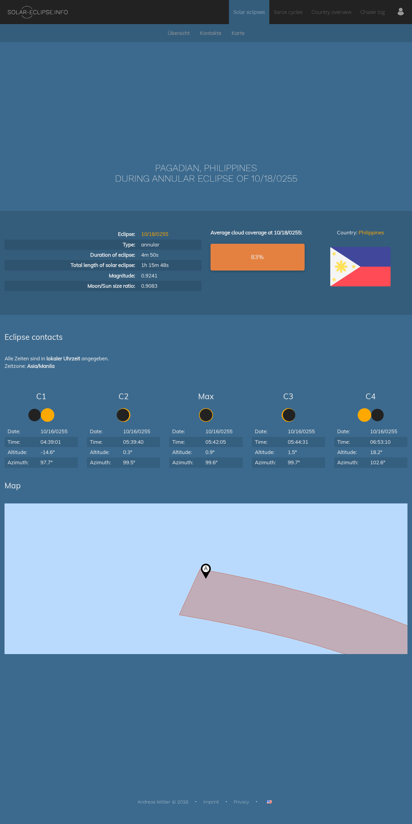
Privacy (241, 802)
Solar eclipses (249, 12)
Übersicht (179, 33)
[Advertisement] (206, 93)
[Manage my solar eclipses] (400, 12)
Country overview (331, 12)
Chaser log (372, 12)
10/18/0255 (154, 234)
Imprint (211, 802)
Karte (238, 33)
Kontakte (210, 33)
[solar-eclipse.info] (37, 12)
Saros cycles (288, 12)
